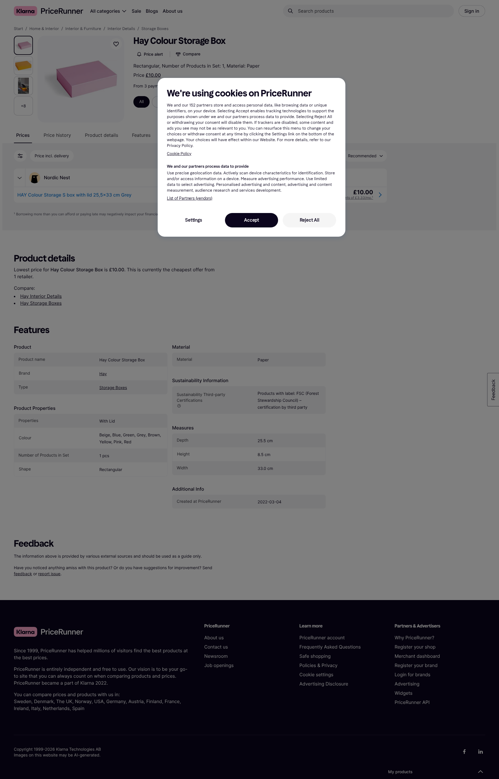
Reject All (309, 220)
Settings (193, 220)
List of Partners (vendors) (189, 198)
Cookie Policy (179, 153)
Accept (251, 220)
